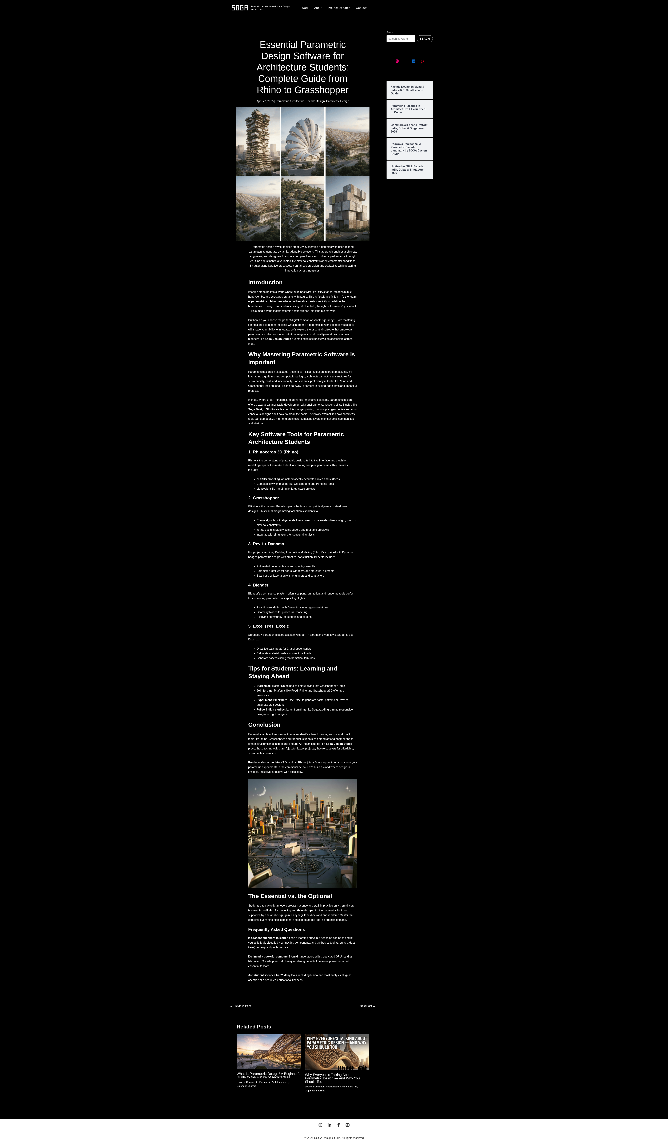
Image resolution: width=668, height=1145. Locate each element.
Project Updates (339, 7)
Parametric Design (337, 101)
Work (305, 7)
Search (391, 32)
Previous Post (240, 1005)
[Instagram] (397, 61)
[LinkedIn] (414, 61)
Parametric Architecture (290, 101)
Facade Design (315, 101)
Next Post (367, 1005)
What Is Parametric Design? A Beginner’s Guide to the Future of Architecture (268, 1075)
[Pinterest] (422, 61)
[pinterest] (347, 1125)
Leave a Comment (247, 1082)
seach (425, 38)
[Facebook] (338, 1125)
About (318, 7)
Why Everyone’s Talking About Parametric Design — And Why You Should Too (332, 1078)
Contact (361, 7)
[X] (405, 61)
